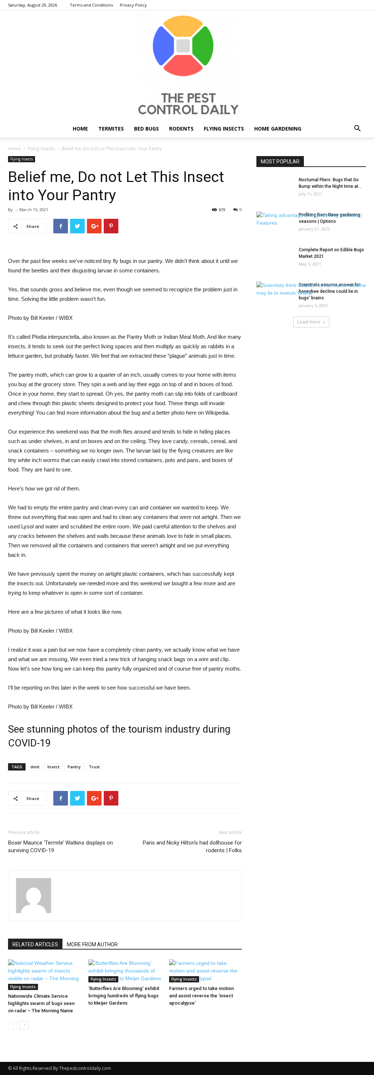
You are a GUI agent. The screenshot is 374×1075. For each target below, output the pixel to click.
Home (80, 128)
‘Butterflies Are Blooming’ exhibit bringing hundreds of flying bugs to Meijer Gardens (123, 996)
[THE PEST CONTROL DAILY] (187, 65)
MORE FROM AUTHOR (92, 944)
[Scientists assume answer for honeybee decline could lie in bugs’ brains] (311, 289)
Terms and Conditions (91, 5)
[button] (357, 129)
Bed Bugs (146, 128)
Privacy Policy (133, 5)
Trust (94, 766)
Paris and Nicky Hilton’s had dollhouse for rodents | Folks (192, 846)
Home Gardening (277, 128)
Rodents (181, 128)
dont (34, 766)
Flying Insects (224, 128)
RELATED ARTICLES (35, 944)
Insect (53, 766)
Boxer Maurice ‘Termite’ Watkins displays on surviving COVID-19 (60, 846)
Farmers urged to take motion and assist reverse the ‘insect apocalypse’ (201, 996)
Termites (111, 128)
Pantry (74, 766)
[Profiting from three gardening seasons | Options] (311, 219)
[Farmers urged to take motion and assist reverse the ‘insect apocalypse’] (205, 970)
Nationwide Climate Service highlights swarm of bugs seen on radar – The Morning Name (41, 1003)
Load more (308, 322)
